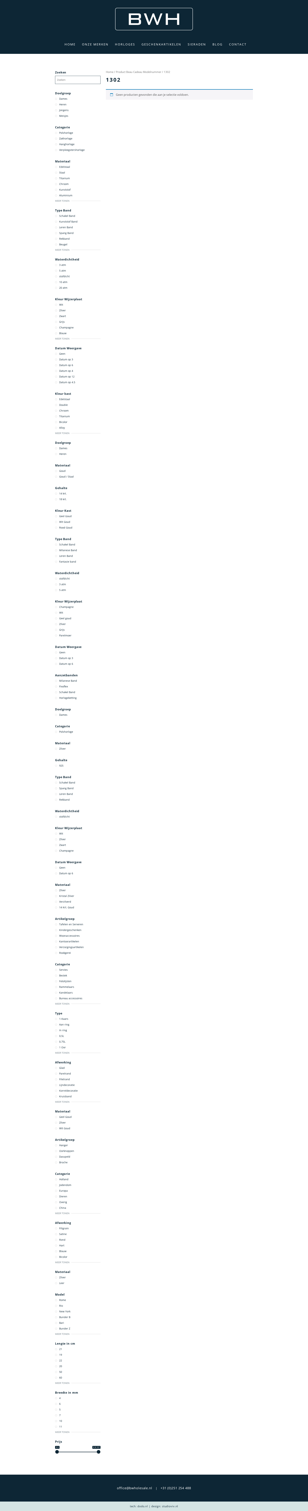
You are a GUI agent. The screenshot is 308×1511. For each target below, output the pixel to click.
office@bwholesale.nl (134, 1488)
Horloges (125, 44)
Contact (238, 44)
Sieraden (197, 44)
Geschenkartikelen (161, 44)
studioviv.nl (170, 1506)
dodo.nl (142, 1506)
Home (70, 44)
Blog (217, 44)
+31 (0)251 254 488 (176, 1488)
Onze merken (95, 44)
